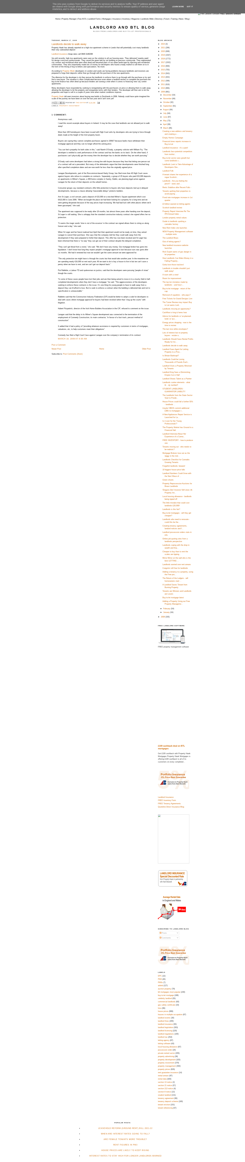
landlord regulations (166, 1034)
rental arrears (163, 1076)
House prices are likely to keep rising (125, 1150)
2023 (163, 44)
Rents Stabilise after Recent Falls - (176, 187)
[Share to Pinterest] (63, 102)
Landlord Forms (94, 19)
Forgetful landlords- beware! (173, 466)
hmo (159, 1008)
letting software (164, 1043)
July (165, 113)
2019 (163, 55)
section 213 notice (165, 1088)
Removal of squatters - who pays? (176, 295)
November (167, 98)
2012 (163, 81)
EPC (160, 976)
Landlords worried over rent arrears (176, 564)
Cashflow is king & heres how (174, 312)
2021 (163, 48)
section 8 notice (164, 1092)
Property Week (68, 71)
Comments (166, 938)
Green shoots (168, 480)
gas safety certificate (166, 1005)
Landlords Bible (147, 19)
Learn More (178, 7)
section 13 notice (165, 1082)
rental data (162, 1079)
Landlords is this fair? (171, 509)
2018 (163, 59)
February (167, 609)
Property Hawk (58, 96)
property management (167, 1066)
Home (57, 19)
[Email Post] (98, 102)
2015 (163, 70)
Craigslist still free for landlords (175, 568)
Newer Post (56, 349)
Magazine (135, 19)
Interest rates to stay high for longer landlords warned (125, 1156)
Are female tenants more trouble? (125, 1139)
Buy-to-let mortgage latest (173, 597)
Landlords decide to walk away (175, 346)
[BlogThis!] (55, 102)
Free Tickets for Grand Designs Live (177, 299)
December (167, 95)
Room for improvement (171, 278)
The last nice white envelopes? (175, 329)
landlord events (164, 1018)
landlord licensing (165, 1031)
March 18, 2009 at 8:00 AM (72, 339)
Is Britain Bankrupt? (170, 356)
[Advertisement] (175, 696)
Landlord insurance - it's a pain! (175, 148)
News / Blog (184, 19)
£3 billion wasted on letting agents (176, 204)
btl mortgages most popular (169, 992)
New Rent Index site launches (174, 228)
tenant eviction (164, 1105)
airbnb (160, 985)
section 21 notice (165, 1085)
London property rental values (174, 218)
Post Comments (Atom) (73, 354)
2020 (163, 51)
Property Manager (69, 19)
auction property (164, 989)
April (165, 124)
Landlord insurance (59, 54)
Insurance (117, 19)
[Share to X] (58, 102)
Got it (190, 7)
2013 (163, 77)
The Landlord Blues (170, 238)
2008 (163, 617)
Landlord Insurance (166, 797)
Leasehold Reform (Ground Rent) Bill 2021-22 (125, 1128)
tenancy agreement (166, 1098)
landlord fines (163, 1021)
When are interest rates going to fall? (125, 1134)
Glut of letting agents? (171, 242)
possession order (165, 1050)
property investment (69, 106)
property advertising (166, 1056)
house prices (163, 1011)
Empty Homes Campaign (172, 138)
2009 (163, 92)
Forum (166, 19)
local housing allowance (167, 1047)
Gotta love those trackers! (173, 265)
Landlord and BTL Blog (122, 27)
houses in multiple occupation (170, 1014)
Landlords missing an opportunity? (176, 309)
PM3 (160, 979)
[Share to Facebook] (61, 102)
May (165, 121)
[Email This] (52, 102)
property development (167, 1060)
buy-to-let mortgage (166, 995)
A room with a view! (170, 275)
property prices (164, 1069)
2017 (163, 62)
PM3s (160, 982)
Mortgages (106, 19)
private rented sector (166, 1053)
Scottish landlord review (172, 208)
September (168, 106)
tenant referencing (165, 1108)
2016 (163, 66)
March (166, 128)
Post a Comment (59, 345)
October (166, 102)
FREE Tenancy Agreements (169, 803)
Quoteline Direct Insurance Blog (171, 807)
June (165, 117)
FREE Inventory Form (167, 800)
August (166, 110)
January (166, 612)
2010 (163, 88)
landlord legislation (165, 1027)
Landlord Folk (168, 171)
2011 (163, 84)
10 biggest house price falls (173, 470)
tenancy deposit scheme (168, 1101)
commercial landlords (166, 1002)
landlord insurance (165, 1024)
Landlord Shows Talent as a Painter (177, 379)
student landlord (164, 1095)
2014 (163, 73)
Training (174, 19)
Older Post (146, 349)
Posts (164, 933)
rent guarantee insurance (168, 1072)
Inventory (126, 19)
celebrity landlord (165, 998)
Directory (158, 19)
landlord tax (162, 1037)
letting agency (163, 1040)
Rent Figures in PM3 (125, 1145)
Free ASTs (82, 19)
